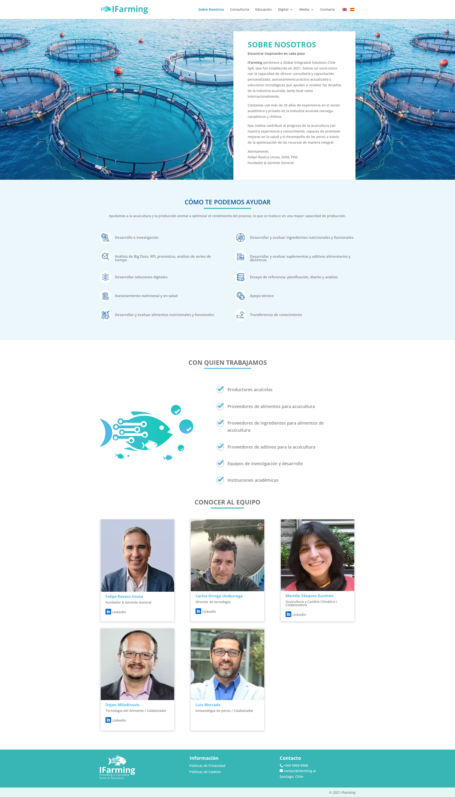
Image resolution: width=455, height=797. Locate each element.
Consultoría (239, 10)
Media (304, 10)
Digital (283, 10)
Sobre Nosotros (211, 10)
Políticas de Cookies (205, 772)
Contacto (327, 10)
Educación (263, 10)
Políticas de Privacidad (207, 765)
